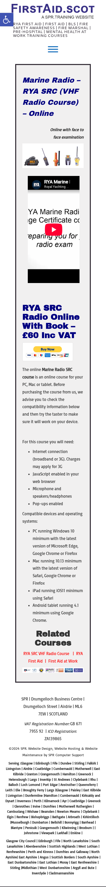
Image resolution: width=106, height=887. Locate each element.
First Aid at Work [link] (63, 661)
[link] (6, 19)
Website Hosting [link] (67, 748)
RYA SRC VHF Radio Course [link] (46, 653)
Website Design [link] (40, 748)
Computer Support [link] (70, 755)
